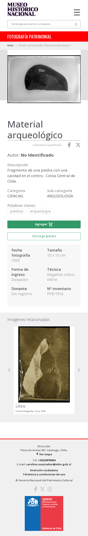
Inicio (10, 45)
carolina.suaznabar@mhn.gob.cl (48, 464)
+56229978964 (46, 460)
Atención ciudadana (44, 470)
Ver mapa (44, 454)
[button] (9, 370)
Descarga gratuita (44, 236)
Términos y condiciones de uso (44, 474)
